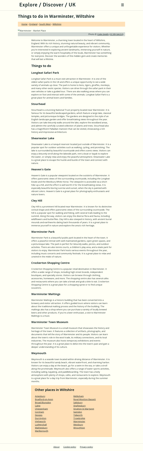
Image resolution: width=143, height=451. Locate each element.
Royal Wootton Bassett (84, 399)
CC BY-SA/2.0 (116, 34)
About (56, 446)
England (33, 24)
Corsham (39, 412)
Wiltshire (57, 24)
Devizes (38, 415)
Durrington (40, 418)
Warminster (79, 421)
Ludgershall (41, 424)
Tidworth (78, 415)
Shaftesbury (79, 405)
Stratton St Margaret (83, 408)
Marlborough (41, 430)
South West (45, 24)
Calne (37, 405)
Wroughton (79, 427)
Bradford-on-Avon (44, 399)
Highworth (40, 421)
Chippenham (41, 408)
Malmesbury (41, 427)
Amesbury (40, 396)
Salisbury (77, 402)
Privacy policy (86, 446)
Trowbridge (79, 418)
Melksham (78, 396)
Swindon (77, 412)
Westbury (78, 424)
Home (24, 24)
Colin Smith (103, 34)
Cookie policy (69, 446)
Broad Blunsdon (43, 402)
